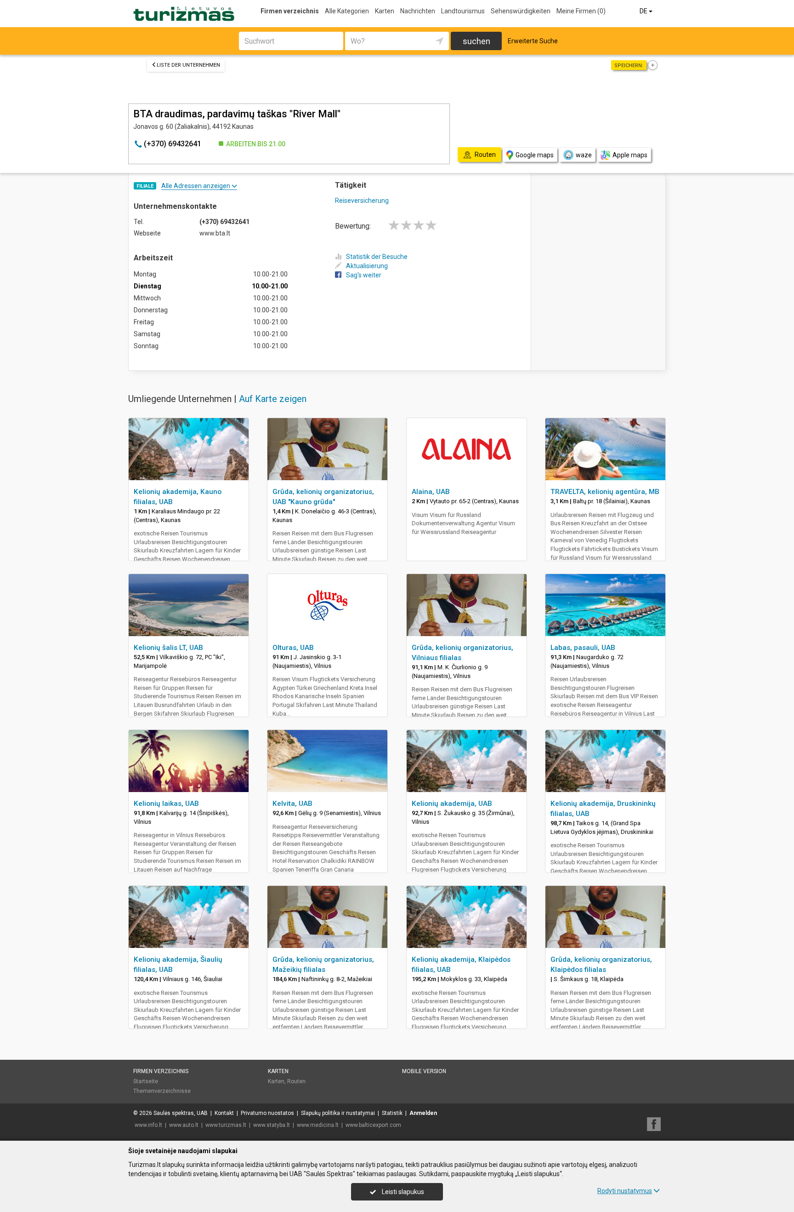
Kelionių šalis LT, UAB (168, 647)
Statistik (392, 1113)
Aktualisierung (367, 266)
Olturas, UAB (293, 647)
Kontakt (224, 1113)
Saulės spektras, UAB (180, 1113)
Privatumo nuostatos (267, 1113)
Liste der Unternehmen (188, 65)
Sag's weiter (363, 275)
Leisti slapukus (402, 1191)
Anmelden (423, 1113)
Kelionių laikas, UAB (166, 803)
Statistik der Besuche (377, 256)
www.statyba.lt (271, 1125)
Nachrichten (417, 11)
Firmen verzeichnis (290, 11)
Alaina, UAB (431, 492)
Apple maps (630, 155)
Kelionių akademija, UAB (452, 803)
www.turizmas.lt (225, 1125)
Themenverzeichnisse (162, 1091)
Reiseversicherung (362, 200)
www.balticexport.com (373, 1125)
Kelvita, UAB (292, 803)
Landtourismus (463, 11)
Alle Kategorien (347, 11)
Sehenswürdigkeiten (520, 11)
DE (644, 11)
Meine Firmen (581, 11)
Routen (296, 1081)
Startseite (145, 1081)
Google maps (535, 155)
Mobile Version (424, 1071)
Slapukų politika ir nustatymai (338, 1113)
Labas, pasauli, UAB (582, 647)
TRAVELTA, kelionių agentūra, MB (604, 492)
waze (584, 155)
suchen (476, 41)
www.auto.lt (183, 1125)
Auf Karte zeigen (272, 398)
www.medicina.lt (318, 1125)
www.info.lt (148, 1125)
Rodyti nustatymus (624, 1191)
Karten (384, 11)
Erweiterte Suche (533, 41)
